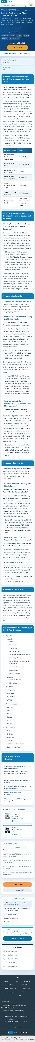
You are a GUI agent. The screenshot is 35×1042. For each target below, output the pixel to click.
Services (16, 981)
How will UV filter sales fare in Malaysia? (13, 793)
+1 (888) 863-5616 (11, 962)
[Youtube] (26, 1032)
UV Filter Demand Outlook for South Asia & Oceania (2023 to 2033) (16, 904)
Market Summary (9, 53)
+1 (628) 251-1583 (11, 955)
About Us (5, 981)
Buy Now (19, 47)
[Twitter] (21, 1032)
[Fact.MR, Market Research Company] (6, 1)
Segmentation (25, 53)
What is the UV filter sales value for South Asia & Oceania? (14, 767)
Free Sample (18, 884)
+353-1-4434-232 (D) (12, 959)
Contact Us (27, 981)
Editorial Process (16, 938)
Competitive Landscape (11, 922)
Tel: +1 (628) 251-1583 (7, 1010)
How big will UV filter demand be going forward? (16, 781)
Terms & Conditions (10, 992)
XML (31, 992)
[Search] (25, 6)
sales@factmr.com (11, 966)
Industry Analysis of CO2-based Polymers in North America (17, 867)
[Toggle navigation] (31, 4)
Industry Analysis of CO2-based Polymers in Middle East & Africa (17, 855)
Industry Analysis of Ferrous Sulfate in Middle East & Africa (17, 873)
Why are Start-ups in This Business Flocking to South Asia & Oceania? (17, 909)
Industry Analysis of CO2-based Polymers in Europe (17, 849)
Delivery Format (23, 984)
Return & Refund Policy (11, 988)
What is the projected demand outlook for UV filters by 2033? (16, 787)
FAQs (22, 992)
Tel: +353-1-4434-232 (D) (11, 1021)
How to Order (9, 984)
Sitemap (19, 995)
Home (2, 9)
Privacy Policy (26, 988)
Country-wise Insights (10, 914)
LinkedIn (15, 821)
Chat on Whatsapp (11, 951)
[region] (17, 177)
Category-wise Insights (11, 918)
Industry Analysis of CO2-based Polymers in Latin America (17, 861)
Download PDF (19, 890)
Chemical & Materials (11, 9)
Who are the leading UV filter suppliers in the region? (16, 800)
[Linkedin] (23, 1032)
